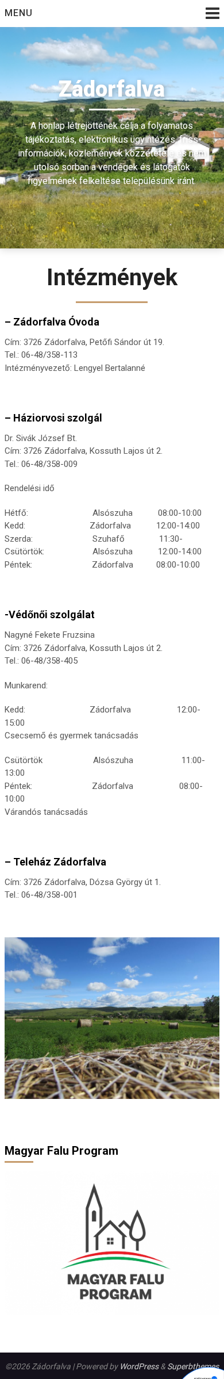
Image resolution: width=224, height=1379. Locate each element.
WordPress (139, 1366)
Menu (19, 12)
